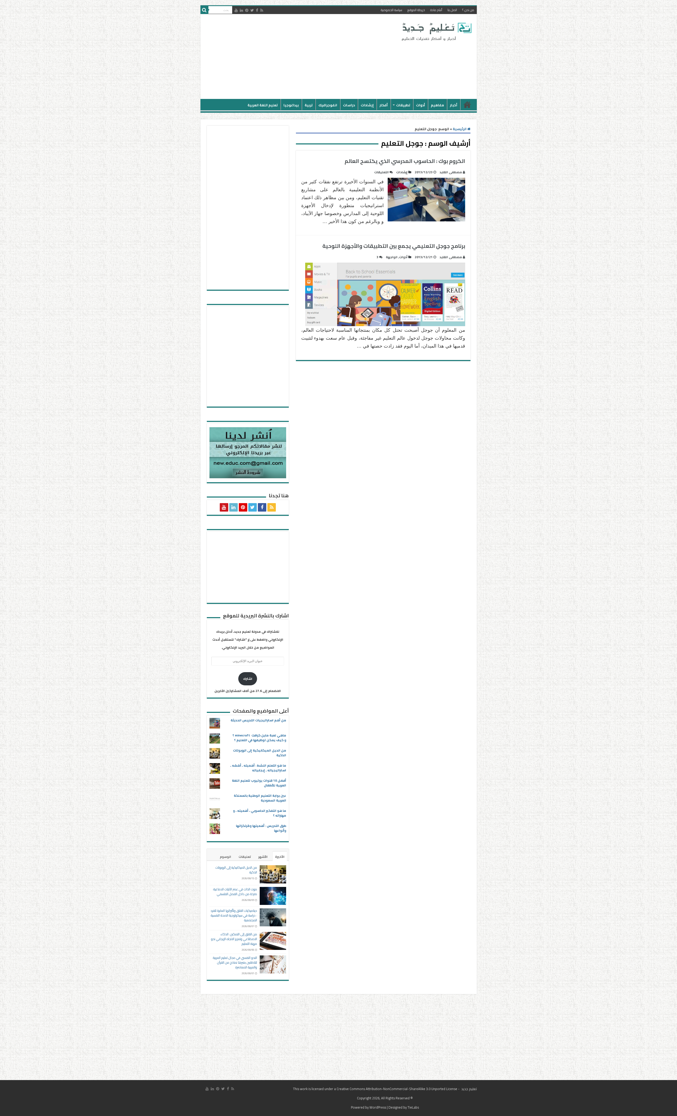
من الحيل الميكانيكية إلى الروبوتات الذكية (259, 752)
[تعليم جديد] (436, 31)
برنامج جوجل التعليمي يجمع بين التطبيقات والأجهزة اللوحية (393, 246)
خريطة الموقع (416, 10)
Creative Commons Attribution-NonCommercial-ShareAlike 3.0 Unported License (397, 1089)
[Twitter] (252, 10)
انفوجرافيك (327, 105)
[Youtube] (236, 10)
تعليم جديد (468, 1089)
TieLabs (413, 1107)
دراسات (349, 105)
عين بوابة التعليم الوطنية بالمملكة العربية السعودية (260, 797)
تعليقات (245, 857)
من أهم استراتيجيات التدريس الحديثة (258, 720)
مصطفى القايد (451, 172)
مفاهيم (437, 105)
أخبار (453, 105)
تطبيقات (403, 105)
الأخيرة (280, 857)
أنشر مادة (436, 10)
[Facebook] (257, 10)
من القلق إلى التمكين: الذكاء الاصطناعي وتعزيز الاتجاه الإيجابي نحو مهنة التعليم (234, 939)
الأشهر (263, 857)
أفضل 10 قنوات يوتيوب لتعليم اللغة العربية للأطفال (259, 782)
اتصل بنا (452, 10)
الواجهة (391, 257)
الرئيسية (467, 104)
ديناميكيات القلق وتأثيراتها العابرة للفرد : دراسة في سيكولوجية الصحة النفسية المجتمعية (234, 915)
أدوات (420, 105)
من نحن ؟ (468, 10)
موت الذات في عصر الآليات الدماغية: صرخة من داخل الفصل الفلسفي (235, 891)
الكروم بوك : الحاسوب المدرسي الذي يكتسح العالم (405, 161)
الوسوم (225, 857)
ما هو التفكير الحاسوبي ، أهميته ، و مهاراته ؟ (259, 813)
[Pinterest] (247, 10)
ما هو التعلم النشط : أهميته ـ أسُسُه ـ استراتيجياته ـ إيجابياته (258, 767)
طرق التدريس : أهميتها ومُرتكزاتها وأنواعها (261, 828)
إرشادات (367, 105)
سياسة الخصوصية (391, 10)
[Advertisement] (300, 57)
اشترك (247, 679)
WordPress (377, 1107)
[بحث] (204, 10)
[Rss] (262, 10)
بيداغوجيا (291, 105)
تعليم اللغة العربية (263, 105)
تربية (309, 105)
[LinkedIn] (241, 10)
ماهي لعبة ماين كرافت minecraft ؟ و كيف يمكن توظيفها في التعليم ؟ (259, 737)
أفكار (383, 105)
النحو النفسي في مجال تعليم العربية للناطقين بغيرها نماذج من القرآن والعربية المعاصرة (235, 962)
